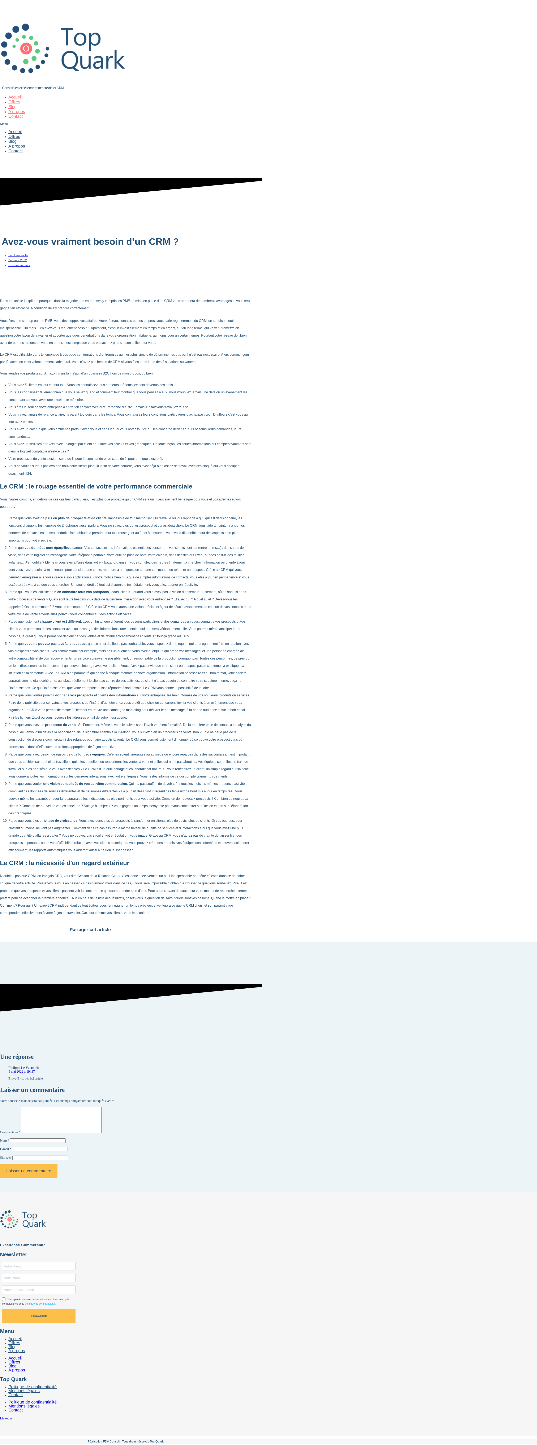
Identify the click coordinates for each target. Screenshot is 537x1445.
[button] (126, 124)
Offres (14, 102)
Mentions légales (24, 1390)
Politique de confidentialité (32, 1402)
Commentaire (10, 1132)
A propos (16, 111)
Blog (12, 106)
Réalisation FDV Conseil (103, 1441)
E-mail (5, 1149)
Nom (4, 1140)
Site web (6, 1157)
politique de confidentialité (40, 1303)
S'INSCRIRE (39, 1315)
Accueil (15, 97)
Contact (15, 116)
